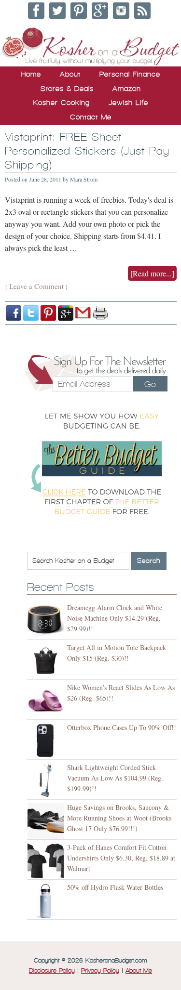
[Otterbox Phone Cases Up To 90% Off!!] (47, 740)
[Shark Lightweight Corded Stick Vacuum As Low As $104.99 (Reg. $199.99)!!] (47, 780)
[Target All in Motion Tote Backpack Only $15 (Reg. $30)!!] (47, 660)
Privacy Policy (100, 970)
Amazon (126, 88)
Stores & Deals (67, 88)
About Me (138, 970)
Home (31, 74)
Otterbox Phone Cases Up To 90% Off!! (121, 727)
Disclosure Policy (52, 970)
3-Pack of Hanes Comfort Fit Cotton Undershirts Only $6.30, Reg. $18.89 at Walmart (121, 858)
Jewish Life (128, 102)
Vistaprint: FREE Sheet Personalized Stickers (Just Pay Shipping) (87, 151)
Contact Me (90, 117)
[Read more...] (152, 273)
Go (150, 384)
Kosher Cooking (61, 102)
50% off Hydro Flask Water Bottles (115, 887)
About (70, 74)
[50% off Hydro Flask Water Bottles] (47, 900)
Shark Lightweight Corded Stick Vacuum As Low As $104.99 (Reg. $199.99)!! (115, 778)
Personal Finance (129, 74)
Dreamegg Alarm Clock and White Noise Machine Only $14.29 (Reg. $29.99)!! (114, 618)
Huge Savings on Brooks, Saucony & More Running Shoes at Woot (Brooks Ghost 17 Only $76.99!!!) (119, 818)
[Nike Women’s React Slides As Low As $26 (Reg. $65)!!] (47, 700)
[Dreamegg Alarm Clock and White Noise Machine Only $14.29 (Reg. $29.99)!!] (47, 620)
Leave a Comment (36, 286)
